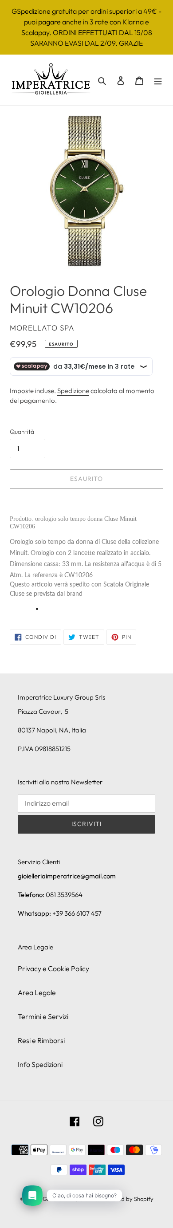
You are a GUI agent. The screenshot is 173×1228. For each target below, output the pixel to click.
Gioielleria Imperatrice (71, 1198)
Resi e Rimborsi (41, 1040)
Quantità (22, 432)
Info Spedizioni (40, 1064)
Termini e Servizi (43, 1016)
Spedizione (73, 390)
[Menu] (158, 80)
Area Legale (37, 992)
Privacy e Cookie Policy (53, 968)
